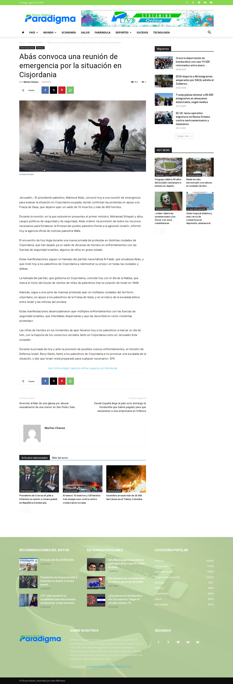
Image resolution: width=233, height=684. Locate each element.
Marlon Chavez (30, 81)
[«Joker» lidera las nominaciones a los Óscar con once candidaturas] (168, 201)
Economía (69, 32)
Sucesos (142, 32)
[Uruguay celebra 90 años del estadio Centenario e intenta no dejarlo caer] (168, 167)
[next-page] (27, 510)
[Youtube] (211, 2)
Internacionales (36, 42)
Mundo (48, 32)
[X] (193, 2)
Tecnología (161, 32)
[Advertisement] (82, 186)
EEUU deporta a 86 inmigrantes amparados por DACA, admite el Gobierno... (195, 80)
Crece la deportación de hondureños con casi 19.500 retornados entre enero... (193, 62)
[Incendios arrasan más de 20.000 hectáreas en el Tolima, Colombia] (126, 479)
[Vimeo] (199, 2)
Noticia (40, 47)
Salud (85, 32)
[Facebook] (187, 2)
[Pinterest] (62, 90)
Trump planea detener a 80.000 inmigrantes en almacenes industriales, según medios (194, 98)
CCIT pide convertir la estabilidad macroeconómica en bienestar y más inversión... (58, 599)
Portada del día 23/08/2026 (57, 559)
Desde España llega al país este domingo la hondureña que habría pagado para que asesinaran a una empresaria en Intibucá (120, 407)
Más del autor (60, 457)
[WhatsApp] (70, 90)
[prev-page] (21, 510)
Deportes (122, 32)
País (32, 32)
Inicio (22, 42)
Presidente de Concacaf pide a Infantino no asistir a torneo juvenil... (58, 581)
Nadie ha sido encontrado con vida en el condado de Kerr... (199, 182)
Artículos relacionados (34, 457)
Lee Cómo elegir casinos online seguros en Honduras (82, 368)
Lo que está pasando (196, 209)
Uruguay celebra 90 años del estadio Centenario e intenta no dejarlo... (168, 182)
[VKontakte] (205, 2)
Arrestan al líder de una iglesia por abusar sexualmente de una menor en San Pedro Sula (47, 405)
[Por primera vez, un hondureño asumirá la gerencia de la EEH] (96, 582)
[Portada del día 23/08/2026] (28, 564)
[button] (209, 33)
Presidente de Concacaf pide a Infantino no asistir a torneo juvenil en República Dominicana (38, 499)
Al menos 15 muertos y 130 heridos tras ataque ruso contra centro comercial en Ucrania (81, 499)
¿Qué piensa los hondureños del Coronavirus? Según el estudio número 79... (125, 599)
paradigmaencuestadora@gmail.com (109, 666)
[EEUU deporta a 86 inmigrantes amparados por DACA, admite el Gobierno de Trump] (164, 81)
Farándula (102, 32)
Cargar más (183, 136)
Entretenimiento (163, 209)
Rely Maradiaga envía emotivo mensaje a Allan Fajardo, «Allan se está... (126, 563)
